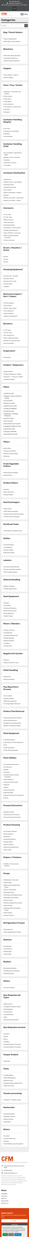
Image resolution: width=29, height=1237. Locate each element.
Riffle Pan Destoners (10, 701)
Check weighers (9, 303)
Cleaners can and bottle (11, 131)
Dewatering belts (9, 225)
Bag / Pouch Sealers (13, 32)
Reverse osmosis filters (11, 453)
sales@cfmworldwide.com (15, 3)
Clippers (6, 603)
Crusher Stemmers (10, 1138)
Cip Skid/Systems (9, 740)
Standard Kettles (9, 552)
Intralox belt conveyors (11, 230)
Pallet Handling (10, 670)
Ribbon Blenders (9, 640)
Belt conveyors (8, 220)
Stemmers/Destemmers (11, 847)
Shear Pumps (8, 905)
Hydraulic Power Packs (11, 782)
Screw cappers (8, 77)
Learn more (18, 1234)
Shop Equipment (9, 747)
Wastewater (9, 1107)
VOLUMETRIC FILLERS (10, 434)
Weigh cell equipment (10, 316)
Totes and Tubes (9, 1086)
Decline (11, 1234)
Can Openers (8, 949)
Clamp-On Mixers (9, 630)
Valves (6, 798)
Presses (6, 1141)
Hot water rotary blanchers (12, 55)
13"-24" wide (8, 217)
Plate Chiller (8, 509)
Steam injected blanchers (12, 61)
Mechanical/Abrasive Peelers (13, 718)
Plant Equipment (11, 733)
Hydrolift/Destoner (10, 839)
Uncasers (7, 109)
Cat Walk (6, 772)
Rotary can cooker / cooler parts (14, 198)
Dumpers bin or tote (10, 281)
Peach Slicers (8, 475)
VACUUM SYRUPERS (10, 431)
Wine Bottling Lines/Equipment (13, 1144)
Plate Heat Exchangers (11, 511)
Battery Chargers (9, 586)
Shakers (7, 962)
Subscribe (14, 1224)
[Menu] (22, 14)
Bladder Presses (9, 812)
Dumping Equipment (13, 269)
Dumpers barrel (9, 278)
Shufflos (6, 1042)
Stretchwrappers (9, 679)
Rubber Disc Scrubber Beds (12, 723)
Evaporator (7, 357)
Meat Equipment (11, 596)
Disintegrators (8, 1009)
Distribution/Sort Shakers (12, 971)
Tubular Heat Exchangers (12, 516)
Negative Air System (13, 653)
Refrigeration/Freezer (14, 923)
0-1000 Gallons (8, 1075)
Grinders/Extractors (10, 608)
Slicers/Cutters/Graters (11, 1020)
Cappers (7, 68)
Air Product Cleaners (10, 831)
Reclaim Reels (8, 842)
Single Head (8, 951)
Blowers (6, 660)
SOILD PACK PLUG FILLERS (12, 423)
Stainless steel (8, 1080)
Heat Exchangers (11, 502)
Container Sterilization (14, 173)
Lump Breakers (8, 1014)
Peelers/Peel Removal (13, 711)
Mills (5, 1017)
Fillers (6, 387)
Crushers (7, 1136)
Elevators (7, 134)
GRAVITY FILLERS (9, 403)
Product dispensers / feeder (12, 374)
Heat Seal (7, 1061)
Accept (5, 1234)
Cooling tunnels (9, 184)
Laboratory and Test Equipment (13, 742)
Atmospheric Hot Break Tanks (13, 531)
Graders (6, 489)
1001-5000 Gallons (10, 1078)
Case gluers (7, 99)
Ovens (6, 262)
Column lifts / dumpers (11, 276)
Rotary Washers (9, 844)
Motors (6, 787)
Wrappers (7, 112)
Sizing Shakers (8, 494)
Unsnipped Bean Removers (12, 703)
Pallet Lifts (7, 676)
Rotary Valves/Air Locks (11, 662)
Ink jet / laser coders (10, 308)
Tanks (6, 1069)
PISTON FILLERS (9, 411)
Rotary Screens (8, 1119)
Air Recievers (8, 767)
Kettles (6, 538)
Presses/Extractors (12, 805)
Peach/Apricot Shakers (11, 472)
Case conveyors (9, 222)
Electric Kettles (8, 550)
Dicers (6, 1036)
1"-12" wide (7, 214)
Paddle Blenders (9, 638)
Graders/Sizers (10, 483)
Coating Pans (8, 633)
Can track (7, 128)
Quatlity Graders (9, 698)
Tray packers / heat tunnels (12, 107)
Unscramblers (8, 136)
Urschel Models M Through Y (12, 1047)
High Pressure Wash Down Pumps (12, 886)
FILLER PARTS (8, 400)
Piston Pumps (8, 900)
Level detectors (9, 311)
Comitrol (6, 1034)
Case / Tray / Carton (12, 85)
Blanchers (8, 49)
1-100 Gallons (8, 547)
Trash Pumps (8, 912)
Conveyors (8, 208)
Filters (6, 442)
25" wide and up (9, 335)
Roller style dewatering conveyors (11, 236)
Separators (7, 1122)
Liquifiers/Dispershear (11, 635)
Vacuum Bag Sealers (10, 39)
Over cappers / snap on (11, 75)
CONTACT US (4, 1203)
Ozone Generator (9, 790)
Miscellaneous (8, 929)
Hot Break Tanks (11, 524)
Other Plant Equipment (11, 750)
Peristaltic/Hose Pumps (11, 897)
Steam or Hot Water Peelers (12, 725)
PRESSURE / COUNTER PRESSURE (11, 415)
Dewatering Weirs (9, 1114)
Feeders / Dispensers (13, 365)
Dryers (6, 256)
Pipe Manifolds (8, 792)
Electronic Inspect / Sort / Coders (12, 295)
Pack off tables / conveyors (12, 233)
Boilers (6, 769)
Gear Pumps (8, 882)
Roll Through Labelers (10, 572)
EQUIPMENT (4, 1193)
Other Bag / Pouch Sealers (12, 41)
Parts (5, 1039)
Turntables (7, 165)
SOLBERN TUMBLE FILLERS (12, 426)
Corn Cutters (8, 696)
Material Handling (11, 579)
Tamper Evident (10, 1054)
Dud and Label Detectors (11, 567)
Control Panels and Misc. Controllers (11, 776)
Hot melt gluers (8, 104)
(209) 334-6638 (15, 1)
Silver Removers (9, 492)
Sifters (6, 981)
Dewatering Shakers (10, 968)
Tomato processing (12, 1093)
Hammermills (8, 1012)
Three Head (7, 954)
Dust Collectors (8, 779)
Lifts (5, 745)
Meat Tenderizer (9, 613)
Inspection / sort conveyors (12, 227)
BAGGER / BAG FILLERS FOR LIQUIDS (12, 397)
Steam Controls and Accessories (14, 795)
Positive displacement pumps (13, 903)
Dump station (8, 284)
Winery (6, 1129)
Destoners (7, 836)
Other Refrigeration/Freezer (12, 932)
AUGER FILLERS (9, 393)
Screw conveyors (9, 240)
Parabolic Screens (9, 1116)
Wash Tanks (7, 850)
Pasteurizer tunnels (10, 187)
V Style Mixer (8, 646)
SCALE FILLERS (9, 418)
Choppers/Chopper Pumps (12, 1006)
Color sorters (8, 305)
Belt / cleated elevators (11, 338)
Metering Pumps (9, 892)
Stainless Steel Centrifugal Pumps (12, 909)
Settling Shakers (9, 973)
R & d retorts (8, 190)
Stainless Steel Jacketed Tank (13, 1083)
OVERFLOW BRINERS (10, 408)
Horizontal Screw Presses (11, 814)
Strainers (7, 456)
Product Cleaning (11, 825)
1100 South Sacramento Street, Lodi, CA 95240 (15, 5)
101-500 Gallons (9, 545)
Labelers (7, 560)
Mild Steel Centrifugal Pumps (13, 895)
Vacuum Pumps (9, 915)
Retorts (6, 195)
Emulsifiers (7, 605)
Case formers (8, 96)
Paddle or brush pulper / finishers (11, 865)
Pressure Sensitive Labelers (12, 569)
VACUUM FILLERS (9, 429)
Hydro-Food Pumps (10, 890)
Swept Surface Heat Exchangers (14, 514)
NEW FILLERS (4, 1201)
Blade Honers (8, 1004)
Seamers (7, 940)
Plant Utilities (9, 758)
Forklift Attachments (10, 589)
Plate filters (7, 448)
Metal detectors (9, 313)
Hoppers (6, 286)
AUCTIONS (4, 1196)
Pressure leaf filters (10, 451)
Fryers (6, 259)
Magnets (7, 785)
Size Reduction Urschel (14, 1027)
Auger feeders (8, 371)
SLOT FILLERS (8, 421)
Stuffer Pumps (8, 616)
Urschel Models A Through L (12, 1044)
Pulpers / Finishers (12, 857)
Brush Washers (8, 834)
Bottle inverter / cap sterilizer (13, 182)
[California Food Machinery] (14, 1159)
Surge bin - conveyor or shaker (13, 377)
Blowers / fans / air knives (12, 157)
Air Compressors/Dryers (11, 764)
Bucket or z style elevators (12, 340)
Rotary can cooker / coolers (12, 200)
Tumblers (7, 643)
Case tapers (7, 101)
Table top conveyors (10, 162)
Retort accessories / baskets (12, 192)
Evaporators (9, 351)
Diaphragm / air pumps (11, 880)
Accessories (8, 946)
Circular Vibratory (9, 987)
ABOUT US (4, 1198)
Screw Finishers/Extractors (12, 817)
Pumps (6, 873)
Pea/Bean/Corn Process (10, 688)
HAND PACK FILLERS (10, 406)
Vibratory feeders (9, 379)
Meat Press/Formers (10, 611)
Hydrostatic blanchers (11, 58)
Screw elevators (9, 343)
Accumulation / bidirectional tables (13, 154)
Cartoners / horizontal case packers (12, 92)
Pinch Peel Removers (10, 720)
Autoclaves (7, 179)
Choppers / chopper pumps (12, 1100)
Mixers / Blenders (11, 623)
